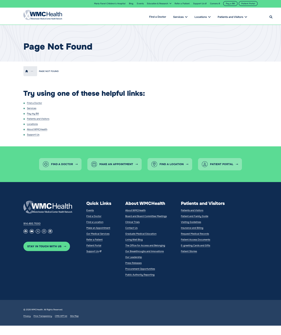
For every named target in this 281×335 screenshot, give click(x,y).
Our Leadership (133, 257)
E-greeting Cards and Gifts (195, 245)
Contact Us (131, 227)
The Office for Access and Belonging (145, 245)
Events (90, 210)
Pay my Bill (33, 113)
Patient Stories (189, 251)
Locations (201, 17)
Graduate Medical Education (140, 233)
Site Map (74, 316)
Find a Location (94, 222)
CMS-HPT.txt (61, 316)
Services (178, 17)
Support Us (33, 134)
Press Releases (133, 263)
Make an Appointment (98, 227)
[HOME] (26, 71)
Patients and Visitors (230, 17)
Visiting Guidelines (191, 222)
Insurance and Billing (192, 227)
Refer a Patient (94, 239)
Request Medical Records (195, 233)
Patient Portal (93, 245)
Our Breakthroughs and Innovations (144, 251)
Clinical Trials (132, 222)
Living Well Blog (134, 239)
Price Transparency (43, 316)
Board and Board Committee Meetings (146, 216)
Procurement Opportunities (140, 268)
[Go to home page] (47, 207)
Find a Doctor (157, 16)
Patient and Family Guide (194, 216)
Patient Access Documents (195, 239)
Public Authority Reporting (140, 274)
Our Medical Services (97, 233)
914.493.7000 (32, 223)
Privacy (27, 316)
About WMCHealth (37, 129)
